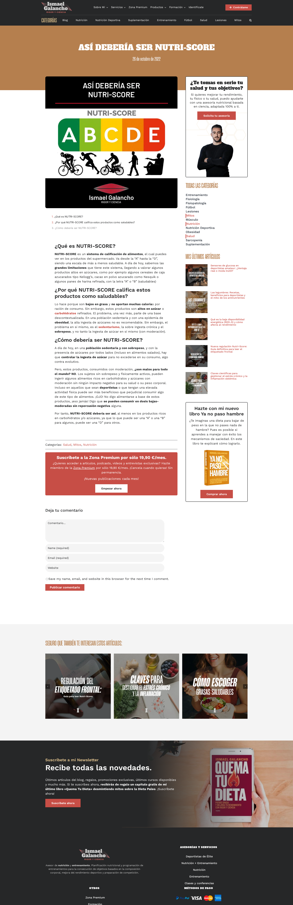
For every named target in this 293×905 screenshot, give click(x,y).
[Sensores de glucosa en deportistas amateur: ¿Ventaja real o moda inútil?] (197, 275)
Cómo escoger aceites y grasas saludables (215, 686)
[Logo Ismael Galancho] (56, 3)
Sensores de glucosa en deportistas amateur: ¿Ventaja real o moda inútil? (229, 268)
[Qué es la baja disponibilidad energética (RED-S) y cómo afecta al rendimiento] (197, 329)
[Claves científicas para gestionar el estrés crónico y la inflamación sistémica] (197, 383)
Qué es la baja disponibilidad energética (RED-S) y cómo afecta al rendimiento (227, 322)
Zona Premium (84, 468)
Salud (67, 444)
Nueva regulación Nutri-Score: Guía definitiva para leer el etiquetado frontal (229, 349)
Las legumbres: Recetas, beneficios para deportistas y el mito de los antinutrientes (228, 295)
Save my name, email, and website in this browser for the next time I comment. (108, 579)
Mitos (77, 444)
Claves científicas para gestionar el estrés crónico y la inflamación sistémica (229, 376)
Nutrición (90, 444)
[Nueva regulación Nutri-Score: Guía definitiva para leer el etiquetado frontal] (197, 356)
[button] (250, 20)
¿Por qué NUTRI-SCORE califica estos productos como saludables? (95, 222)
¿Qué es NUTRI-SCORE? (68, 216)
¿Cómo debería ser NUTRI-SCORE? (76, 227)
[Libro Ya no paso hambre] (216, 450)
